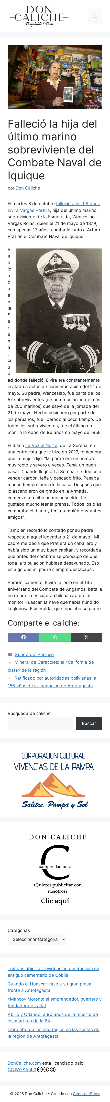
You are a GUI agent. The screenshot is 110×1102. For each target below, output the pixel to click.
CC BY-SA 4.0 (22, 1069)
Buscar (89, 723)
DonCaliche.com (24, 1063)
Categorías (19, 930)
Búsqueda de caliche (29, 713)
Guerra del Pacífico (34, 654)
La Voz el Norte (41, 445)
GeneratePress (86, 1093)
